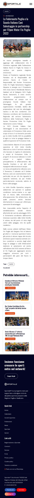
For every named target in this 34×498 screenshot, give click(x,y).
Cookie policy (9, 461)
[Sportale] (12, 4)
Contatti (7, 446)
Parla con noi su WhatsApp (14, 469)
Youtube (21, 490)
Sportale (7, 429)
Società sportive (10, 418)
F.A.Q (6, 454)
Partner (7, 450)
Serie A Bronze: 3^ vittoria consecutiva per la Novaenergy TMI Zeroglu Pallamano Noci (15, 333)
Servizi (7, 433)
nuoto (7, 11)
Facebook (10, 490)
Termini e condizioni (11, 465)
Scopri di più (11, 376)
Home (6, 410)
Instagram (10, 494)
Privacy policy (9, 458)
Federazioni (8, 422)
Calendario (8, 414)
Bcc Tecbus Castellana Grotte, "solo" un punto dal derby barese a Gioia (15, 308)
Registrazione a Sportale (12, 443)
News (6, 425)
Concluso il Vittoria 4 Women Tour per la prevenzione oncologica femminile (14, 283)
